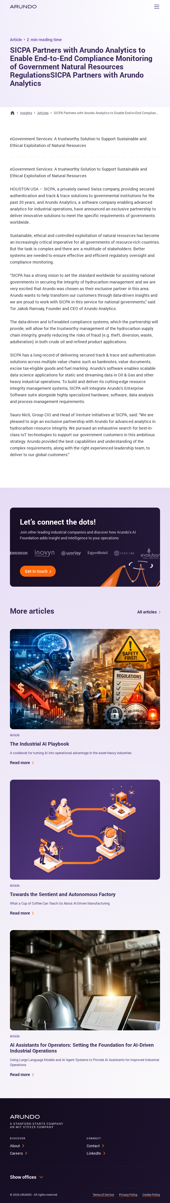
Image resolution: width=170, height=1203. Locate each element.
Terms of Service (103, 1194)
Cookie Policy (151, 1194)
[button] (156, 7)
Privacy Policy (128, 1194)
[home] (23, 7)
